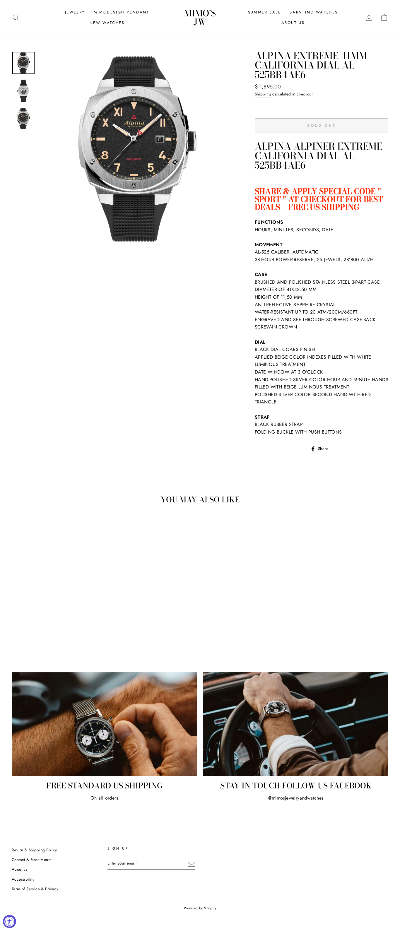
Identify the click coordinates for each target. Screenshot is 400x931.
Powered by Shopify (200, 908)
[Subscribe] (191, 863)
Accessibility (23, 879)
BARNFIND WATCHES (314, 12)
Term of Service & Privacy (35, 889)
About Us (293, 22)
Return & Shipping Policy (34, 850)
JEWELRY (75, 12)
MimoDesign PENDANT (121, 12)
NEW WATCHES (107, 22)
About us (19, 869)
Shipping (263, 94)
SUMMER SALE (264, 12)
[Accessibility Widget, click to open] (9, 921)
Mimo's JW (200, 17)
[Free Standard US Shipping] (104, 724)
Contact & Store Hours (31, 859)
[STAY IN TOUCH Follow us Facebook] (295, 724)
